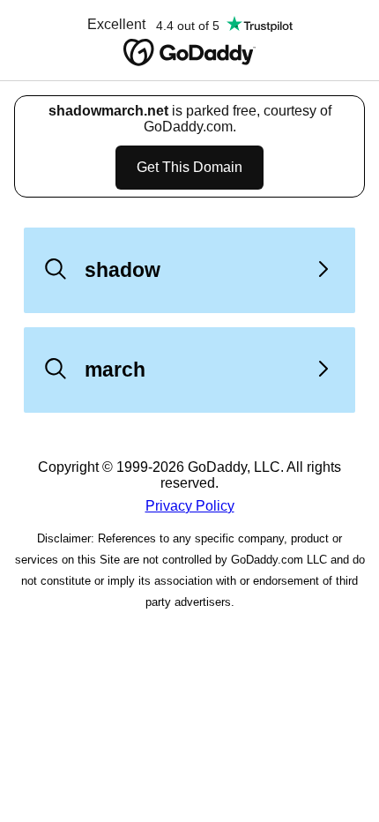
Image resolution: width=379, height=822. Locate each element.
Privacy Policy (189, 505)
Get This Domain (189, 167)
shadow (122, 269)
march (115, 369)
